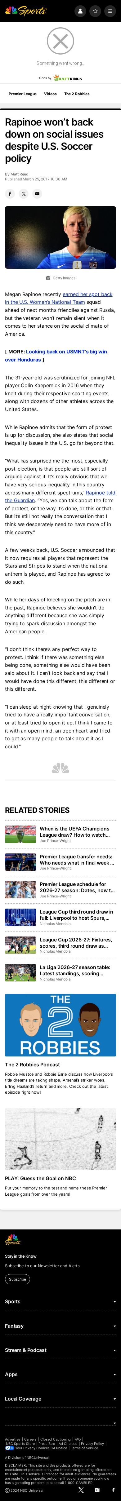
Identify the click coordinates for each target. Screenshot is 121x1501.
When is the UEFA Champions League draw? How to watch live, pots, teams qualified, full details (75, 832)
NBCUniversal (38, 1457)
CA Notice (59, 1448)
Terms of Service (84, 1448)
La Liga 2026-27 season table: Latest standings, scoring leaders (75, 970)
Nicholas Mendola (55, 923)
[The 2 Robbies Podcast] (60, 1025)
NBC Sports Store (20, 1443)
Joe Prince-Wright (55, 840)
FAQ (77, 1439)
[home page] (26, 11)
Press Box (46, 1443)
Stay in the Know (21, 1256)
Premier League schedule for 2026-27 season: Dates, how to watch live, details (77, 887)
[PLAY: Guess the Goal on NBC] (60, 1139)
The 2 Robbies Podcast (32, 1064)
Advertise (12, 1439)
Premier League (23, 93)
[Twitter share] (24, 194)
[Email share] (37, 194)
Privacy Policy (92, 1443)
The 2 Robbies (77, 93)
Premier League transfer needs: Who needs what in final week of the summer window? (77, 859)
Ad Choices (68, 1443)
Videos (50, 93)
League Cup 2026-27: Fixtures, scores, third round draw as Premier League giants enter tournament (76, 942)
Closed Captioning (55, 1439)
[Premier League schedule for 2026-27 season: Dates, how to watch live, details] (20, 889)
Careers (30, 1439)
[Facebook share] (10, 194)
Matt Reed (20, 174)
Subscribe (17, 1279)
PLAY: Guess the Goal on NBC (40, 1178)
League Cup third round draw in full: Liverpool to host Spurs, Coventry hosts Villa (76, 915)
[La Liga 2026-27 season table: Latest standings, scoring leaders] (20, 972)
